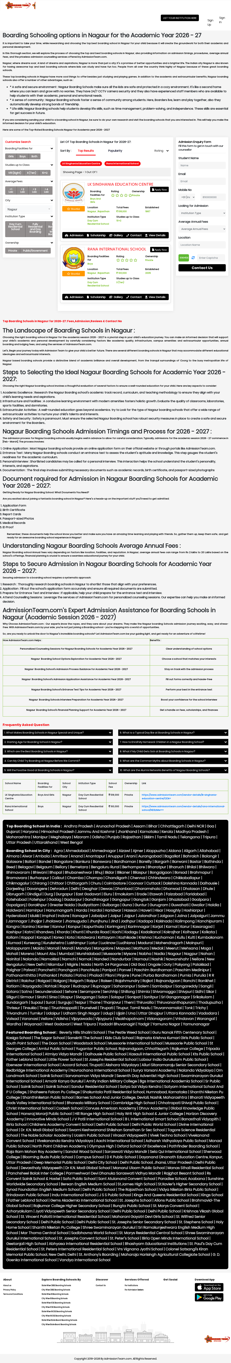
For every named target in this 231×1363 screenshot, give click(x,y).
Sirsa (53, 996)
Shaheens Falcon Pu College (55, 1091)
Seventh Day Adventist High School (147, 1075)
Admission (76, 235)
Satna (26, 991)
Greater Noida (62, 904)
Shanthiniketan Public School (48, 1097)
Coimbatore (115, 883)
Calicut (58, 877)
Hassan (131, 910)
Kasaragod (203, 926)
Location (184, 237)
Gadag (55, 899)
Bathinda (212, 861)
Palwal (29, 969)
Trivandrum (16, 1013)
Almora (12, 856)
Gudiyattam (88, 904)
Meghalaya (61, 837)
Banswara (102, 861)
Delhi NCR (195, 826)
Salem (143, 986)
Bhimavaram (18, 872)
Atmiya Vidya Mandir (63, 1054)
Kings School (212, 1194)
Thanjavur (112, 1002)
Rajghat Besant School (184, 1173)
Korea (59, 937)
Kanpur (74, 926)
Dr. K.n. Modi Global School (43, 1129)
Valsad (12, 1018)
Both (34, 156)
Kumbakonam (210, 937)
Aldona (174, 850)
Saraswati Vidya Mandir (126, 1151)
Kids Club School (119, 1037)
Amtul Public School (55, 1048)
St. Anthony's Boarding (98, 1254)
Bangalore (63, 861)
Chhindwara (159, 877)
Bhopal (55, 872)
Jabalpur (99, 915)
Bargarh (161, 861)
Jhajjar (36, 921)
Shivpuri (185, 991)
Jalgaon (167, 915)
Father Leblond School (26, 1059)
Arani (131, 856)
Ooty (168, 964)
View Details (156, 235)
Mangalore (103, 948)
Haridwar (113, 910)
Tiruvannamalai (167, 1007)
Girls (11, 156)
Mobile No (185, 190)
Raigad (44, 980)
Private (12, 250)
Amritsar (60, 856)
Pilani (110, 975)
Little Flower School (65, 1059)
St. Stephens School (196, 1221)
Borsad (181, 872)
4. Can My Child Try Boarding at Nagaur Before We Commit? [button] (42, 760)
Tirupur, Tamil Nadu (133, 1007)
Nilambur (55, 964)
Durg (48, 894)
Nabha (145, 953)
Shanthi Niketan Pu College (56, 1227)
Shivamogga (164, 991)
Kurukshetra (53, 942)
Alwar (27, 856)
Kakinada (164, 921)
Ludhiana (126, 942)
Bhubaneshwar (78, 872)
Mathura (141, 948)
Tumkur (36, 1013)
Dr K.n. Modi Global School (87, 1167)
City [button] (7, 200)
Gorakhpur (37, 904)
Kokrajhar (172, 931)
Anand (77, 856)
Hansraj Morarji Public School (46, 1113)
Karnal (172, 926)
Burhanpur (39, 877)
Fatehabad (16, 899)
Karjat (157, 926)
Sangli (206, 986)
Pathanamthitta (21, 975)
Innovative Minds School (48, 1119)
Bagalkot (172, 856)
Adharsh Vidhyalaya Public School (176, 1140)
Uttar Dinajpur (151, 1013)
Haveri (146, 910)
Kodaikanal (151, 931)
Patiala (66, 975)
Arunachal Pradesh (113, 826)
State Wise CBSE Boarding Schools (56, 1285)
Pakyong (182, 964)
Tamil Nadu (167, 837)
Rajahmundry (127, 980)
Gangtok (141, 899)
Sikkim (149, 837)
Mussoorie (112, 953)
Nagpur (191, 953)
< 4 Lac (46, 190)
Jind (114, 921)
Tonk (188, 1007)
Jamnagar (18, 921)
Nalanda (31, 959)
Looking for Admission (193, 206)
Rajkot (147, 980)
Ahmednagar (103, 850)
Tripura (209, 837)
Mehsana (189, 948)
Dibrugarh (15, 894)
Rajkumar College (187, 1048)
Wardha (13, 1024)
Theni (129, 1002)
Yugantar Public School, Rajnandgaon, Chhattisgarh (122, 1048)
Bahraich (191, 856)
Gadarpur (73, 899)
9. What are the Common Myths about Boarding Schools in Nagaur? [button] (163, 760)
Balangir (209, 856)
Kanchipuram (209, 921)
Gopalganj (15, 904)
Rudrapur (81, 986)
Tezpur (80, 1002)
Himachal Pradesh (58, 831)
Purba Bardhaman (160, 975)
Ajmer (138, 850)
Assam (139, 826)
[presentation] (86, 151)
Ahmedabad (77, 850)
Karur (185, 926)
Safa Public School (79, 1178)
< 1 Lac (11, 190)
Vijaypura (103, 1018)
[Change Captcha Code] (193, 258)
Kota (71, 937)
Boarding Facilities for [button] (18, 148)
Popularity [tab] (115, 151)
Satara (12, 991)
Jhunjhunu (99, 921)
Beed (10, 866)
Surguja (65, 1002)
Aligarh (190, 850)
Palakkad (201, 964)
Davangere (37, 888)
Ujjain (120, 1013)
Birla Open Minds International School (175, 1238)
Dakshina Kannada (180, 883)
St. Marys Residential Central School (150, 1232)
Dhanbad (124, 888)
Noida (86, 964)
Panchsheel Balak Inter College (35, 1173)
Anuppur (115, 856)
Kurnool (14, 942)
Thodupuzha (209, 1002)
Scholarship (98, 235)
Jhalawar (53, 921)
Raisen (106, 980)
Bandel (45, 861)
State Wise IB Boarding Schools (55, 1294)
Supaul (37, 1002)
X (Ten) (31, 173)
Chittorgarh (77, 883)
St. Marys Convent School (175, 1205)
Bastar (196, 861)
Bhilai (191, 866)
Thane (95, 1002)
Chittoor (57, 883)
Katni (29, 931)
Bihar (153, 826)
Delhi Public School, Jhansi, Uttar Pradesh (156, 1162)
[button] (29, 209)
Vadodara (208, 1013)
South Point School (22, 1043)
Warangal (206, 1018)
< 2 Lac (22, 190)
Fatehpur (37, 899)
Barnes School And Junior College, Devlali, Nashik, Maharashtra (131, 1097)
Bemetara (79, 866)
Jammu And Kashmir (96, 831)
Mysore (130, 953)
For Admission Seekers (134, 1289)
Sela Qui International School (175, 1151)
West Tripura (84, 1024)
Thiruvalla (145, 1002)
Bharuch (176, 866)
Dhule (208, 888)
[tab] (29, 149)
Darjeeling (15, 888)
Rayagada (32, 986)
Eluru (108, 894)
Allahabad (209, 850)
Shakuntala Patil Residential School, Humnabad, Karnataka (134, 1091)
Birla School (16, 1124)
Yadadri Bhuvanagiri (117, 1024)
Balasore (14, 861)
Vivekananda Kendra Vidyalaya (65, 1140)
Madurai (145, 942)
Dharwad (171, 888)
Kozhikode (127, 937)
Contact (136, 235)
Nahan (207, 953)
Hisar (159, 910)
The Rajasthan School (137, 1189)
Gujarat (13, 831)
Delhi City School (102, 1162)
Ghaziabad (179, 899)
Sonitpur (151, 996)
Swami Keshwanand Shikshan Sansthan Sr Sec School (117, 1129)
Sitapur (66, 996)
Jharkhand (127, 831)
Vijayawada (82, 1018)
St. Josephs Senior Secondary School (144, 1221)
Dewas (107, 888)
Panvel (125, 969)
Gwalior (198, 904)
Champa (94, 877)
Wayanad (33, 1024)
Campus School (90, 1156)
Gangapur (121, 899)
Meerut (172, 948)
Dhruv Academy (153, 1108)
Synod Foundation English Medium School (43, 1189)
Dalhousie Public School (106, 1054)
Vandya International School (84, 1259)
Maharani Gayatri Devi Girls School (142, 1216)
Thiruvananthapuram (176, 1002)
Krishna (145, 937)
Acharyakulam (19, 1211)
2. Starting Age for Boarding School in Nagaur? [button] (33, 742)
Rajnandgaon (168, 980)
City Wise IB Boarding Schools (54, 1298)
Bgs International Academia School (171, 1081)
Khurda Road (98, 931)
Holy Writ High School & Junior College (150, 1113)
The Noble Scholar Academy (46, 1135)
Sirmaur (27, 996)
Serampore (90, 991)
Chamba (75, 877)
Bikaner (123, 872)
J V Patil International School (97, 1119)
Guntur (141, 904)
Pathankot (48, 975)
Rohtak (50, 986)
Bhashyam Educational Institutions (156, 1243)
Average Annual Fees (193, 222)
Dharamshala (148, 888)
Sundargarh (17, 1002)
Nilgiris (72, 964)
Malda (39, 948)
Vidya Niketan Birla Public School (187, 1189)
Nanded (101, 959)
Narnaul (141, 959)
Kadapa (145, 921)
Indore (63, 915)
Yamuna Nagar (166, 1024)
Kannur (58, 926)
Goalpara (200, 899)
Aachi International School (119, 1140)
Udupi (108, 1013)
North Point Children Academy (59, 1146)
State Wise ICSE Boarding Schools (56, 1302)
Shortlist (75, 208)
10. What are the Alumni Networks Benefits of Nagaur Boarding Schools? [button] (165, 770)
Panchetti (47, 969)
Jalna (182, 915)
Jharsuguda (76, 921)
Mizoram (81, 837)
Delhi (75, 888)
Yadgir (144, 1024)
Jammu (217, 915)
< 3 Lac (34, 190)
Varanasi (30, 1018)
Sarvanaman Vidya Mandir (89, 1075)
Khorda (63, 931)
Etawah (156, 894)
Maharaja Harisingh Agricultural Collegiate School (165, 1254)
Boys (23, 156)
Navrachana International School (100, 1070)
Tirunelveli (88, 1007)
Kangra (13, 926)
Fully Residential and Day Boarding (35, 227)
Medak (158, 948)
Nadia (159, 953)
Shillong (128, 991)
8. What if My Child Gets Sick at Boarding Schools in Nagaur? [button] (157, 751)
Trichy (200, 1007)
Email (182, 174)
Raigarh (76, 980)
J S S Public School (115, 1194)
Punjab (113, 837)
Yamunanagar (196, 1024)
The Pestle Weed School (129, 1032)
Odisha (98, 837)
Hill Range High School (94, 1113)
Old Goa (138, 964)
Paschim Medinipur (192, 969)
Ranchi (189, 980)
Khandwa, (45, 931)
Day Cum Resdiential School (15, 226)
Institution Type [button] (15, 216)
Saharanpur (124, 986)
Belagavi (26, 866)
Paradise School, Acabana (181, 1178)
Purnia (185, 975)
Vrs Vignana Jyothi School (140, 1249)
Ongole (154, 964)
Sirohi (41, 996)
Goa (210, 826)
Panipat (109, 969)
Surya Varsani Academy (154, 1070)
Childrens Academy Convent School (61, 1124)
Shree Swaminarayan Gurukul (109, 1227)
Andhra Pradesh (78, 826)
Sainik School (51, 1075)
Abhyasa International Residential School (85, 1243)
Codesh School (69, 1108)
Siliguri (12, 996)
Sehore (71, 991)
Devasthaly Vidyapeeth (42, 1167)
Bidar (109, 872)
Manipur (40, 837)
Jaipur (115, 915)
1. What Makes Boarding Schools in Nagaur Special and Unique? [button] (44, 732)
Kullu (181, 937)
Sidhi (199, 991)
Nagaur (174, 953)
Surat (50, 1002)
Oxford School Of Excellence (141, 1146)
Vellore (47, 1018)
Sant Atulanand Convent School (126, 1178)
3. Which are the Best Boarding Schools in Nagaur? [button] (36, 751)
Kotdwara (86, 937)
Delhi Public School (112, 1124)
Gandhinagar (97, 899)
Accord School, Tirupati (82, 1064)
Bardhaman (125, 861)
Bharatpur (157, 866)
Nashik (157, 959)
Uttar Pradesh (19, 842)
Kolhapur (191, 931)
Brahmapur (200, 872)
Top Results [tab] (86, 151)
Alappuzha (156, 850)
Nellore (198, 959)
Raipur (92, 980)
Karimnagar (139, 926)
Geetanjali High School (26, 1243)
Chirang (39, 883)
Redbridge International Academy (37, 1070)
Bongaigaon (161, 872)
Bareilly (145, 861)
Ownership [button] (12, 242)
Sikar (210, 991)
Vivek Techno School (168, 1135)
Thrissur (13, 1007)
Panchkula (90, 969)
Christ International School (30, 1108)
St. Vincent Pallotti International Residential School (65, 1216)
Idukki (34, 915)
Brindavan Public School (27, 1194)
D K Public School (121, 1156)
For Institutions (131, 1285)
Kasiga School (18, 1037)
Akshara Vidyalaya (122, 1064)
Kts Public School (207, 1054)
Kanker (44, 926)
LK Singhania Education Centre (120, 184)
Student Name (188, 158)
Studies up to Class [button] (17, 164)
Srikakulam (202, 996)
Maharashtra (18, 837)
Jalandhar (147, 915)
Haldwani (14, 910)
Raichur (28, 980)
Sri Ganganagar (175, 996)
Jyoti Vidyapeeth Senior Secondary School (72, 1211)
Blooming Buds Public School (48, 1156)
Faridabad (195, 894)
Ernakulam (124, 894)
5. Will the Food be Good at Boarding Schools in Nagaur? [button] (39, 770)
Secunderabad (48, 991)
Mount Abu (46, 953)
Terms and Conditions (13, 1294)
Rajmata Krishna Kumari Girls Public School (174, 1037)
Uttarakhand (46, 842)
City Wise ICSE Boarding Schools (55, 1307)
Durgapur (64, 894)
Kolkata (208, 931)
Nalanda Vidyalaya (196, 1070)
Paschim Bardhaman (153, 969)
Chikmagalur (18, 883)
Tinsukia (30, 1007)
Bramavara (16, 877)
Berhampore (133, 866)
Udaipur (53, 1013)
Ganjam (158, 899)
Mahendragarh (169, 942)
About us (7, 1285)
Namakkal (50, 959)
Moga (206, 948)
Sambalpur (162, 986)
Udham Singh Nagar (81, 1013)
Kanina (28, 926)
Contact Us (202, 267)
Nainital (13, 959)
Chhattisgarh (172, 826)
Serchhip (110, 991)
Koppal (27, 937)
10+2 (44, 173)
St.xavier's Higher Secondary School (189, 1184)
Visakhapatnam (129, 1018)
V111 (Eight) (14, 173)
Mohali (12, 953)
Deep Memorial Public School (60, 1162)
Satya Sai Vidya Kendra (141, 1086)
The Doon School (56, 1043)
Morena (27, 953)
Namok (85, 959)
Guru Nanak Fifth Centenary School (183, 1032)
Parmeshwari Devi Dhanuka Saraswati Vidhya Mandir (113, 1173)
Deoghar (90, 888)
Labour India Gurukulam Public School (172, 1059)
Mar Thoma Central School (45, 1232)
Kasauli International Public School (159, 1054)
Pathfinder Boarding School (193, 1146)
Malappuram (18, 948)
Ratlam (13, 986)
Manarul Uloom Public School (139, 1167)
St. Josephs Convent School (83, 1238)
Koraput (44, 937)
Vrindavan (184, 1018)
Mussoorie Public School (186, 1043)
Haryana (30, 831)
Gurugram (159, 904)
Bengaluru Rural (105, 866)
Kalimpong (185, 921)
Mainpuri (194, 942)
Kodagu (131, 931)
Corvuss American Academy (110, 1108)
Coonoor (136, 883)
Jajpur (129, 915)
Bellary (61, 866)
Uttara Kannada (181, 1013)
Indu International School (74, 1194)
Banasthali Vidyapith (200, 1119)
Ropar (64, 986)
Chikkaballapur (186, 877)
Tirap (44, 1007)
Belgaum (44, 866)
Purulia (200, 975)
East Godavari (88, 894)
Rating (158, 151)
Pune (136, 975)
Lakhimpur (76, 942)
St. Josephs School (135, 1200)
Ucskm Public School (92, 1135)
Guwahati (180, 904)
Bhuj (98, 872)
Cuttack (153, 883)
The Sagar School (49, 1037)
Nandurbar (122, 959)
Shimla (144, 991)
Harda (81, 910)
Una (132, 1013)
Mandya (83, 948)
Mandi (67, 948)
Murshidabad (89, 953)
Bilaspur (140, 872)
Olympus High (101, 1146)
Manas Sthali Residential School (195, 1167)
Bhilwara (207, 866)
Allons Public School (171, 1200)
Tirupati (106, 1007)
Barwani (179, 861)
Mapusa (123, 948)
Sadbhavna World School (94, 1232)
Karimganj (116, 926)
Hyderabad (16, 915)
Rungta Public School (131, 1205)
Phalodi (96, 975)
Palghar (13, 969)
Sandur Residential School (94, 1086)
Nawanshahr (177, 959)
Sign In (224, 20)
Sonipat (134, 996)
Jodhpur (128, 921)
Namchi (69, 959)
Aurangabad (150, 856)
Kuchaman (164, 937)
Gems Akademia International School (83, 1200)
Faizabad (174, 894)
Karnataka (149, 831)
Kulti (191, 937)
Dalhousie (208, 883)
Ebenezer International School (33, 1064)
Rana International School (117, 249)
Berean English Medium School (88, 1184)
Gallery (118, 235)
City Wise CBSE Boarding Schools (56, 1289)
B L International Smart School (152, 1119)
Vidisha (61, 1018)
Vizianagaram (160, 1018)
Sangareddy (186, 986)
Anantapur (95, 856)
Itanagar (80, 915)
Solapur (118, 996)
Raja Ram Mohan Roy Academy (34, 1151)
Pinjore (123, 975)
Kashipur (14, 931)
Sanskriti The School (84, 1037)
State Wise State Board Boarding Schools (59, 1320)
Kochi (117, 931)
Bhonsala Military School (88, 1102)
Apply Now (160, 189)
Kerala (167, 831)
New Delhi (36, 964)
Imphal (48, 915)
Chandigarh (116, 877)
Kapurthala (94, 926)
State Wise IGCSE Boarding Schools (57, 1311)
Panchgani (68, 969)
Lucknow (108, 942)
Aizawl (124, 850)
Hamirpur (34, 910)
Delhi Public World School (154, 1124)
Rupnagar (102, 986)
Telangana (190, 837)
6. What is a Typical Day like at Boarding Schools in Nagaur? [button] (157, 732)
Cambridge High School (134, 1102)
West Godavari (57, 1024)
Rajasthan (132, 837)
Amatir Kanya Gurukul (64, 1081)
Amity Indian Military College (111, 1081)
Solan (103, 996)
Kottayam (107, 937)
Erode (142, 894)
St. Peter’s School (124, 1238)
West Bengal (71, 842)
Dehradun (59, 888)
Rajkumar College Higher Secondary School (71, 1205)
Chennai (137, 877)
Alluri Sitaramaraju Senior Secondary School (180, 1064)
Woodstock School (89, 1043)
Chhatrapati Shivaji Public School (187, 1102)
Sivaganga (85, 996)
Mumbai (66, 953)
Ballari (30, 861)
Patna (80, 975)
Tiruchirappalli (64, 1007)
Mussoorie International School (135, 1043)
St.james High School (136, 1184)
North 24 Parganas (111, 964)
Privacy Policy (9, 1289)
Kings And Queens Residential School (166, 1194)
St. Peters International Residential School (77, 1249)
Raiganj (60, 980)
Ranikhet (205, 980)
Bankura (82, 861)
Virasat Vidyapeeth (130, 1135)
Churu (96, 883)
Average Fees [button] (14, 181)
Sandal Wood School (83, 1151)
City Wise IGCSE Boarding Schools (56, 1315)
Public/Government (35, 250)
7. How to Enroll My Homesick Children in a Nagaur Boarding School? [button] (162, 742)
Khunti (78, 931)
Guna (127, 904)
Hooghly (173, 910)
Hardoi (96, 910)
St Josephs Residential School (111, 1059)
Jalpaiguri (199, 915)
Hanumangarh (59, 910)
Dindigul (34, 894)
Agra (58, 850)
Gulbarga (110, 904)
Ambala (42, 856)
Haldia (213, 904)
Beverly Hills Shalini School (82, 1032)
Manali (53, 948)
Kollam (12, 937)
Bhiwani (40, 872)
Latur (93, 942)
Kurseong (32, 942)
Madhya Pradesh (191, 831)
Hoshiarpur (193, 910)
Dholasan (191, 888)
